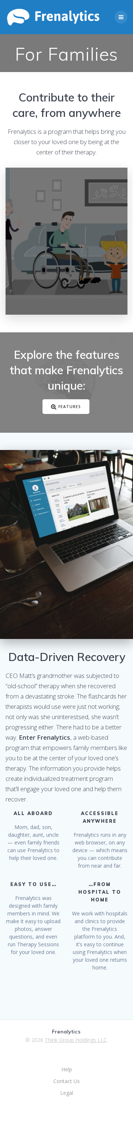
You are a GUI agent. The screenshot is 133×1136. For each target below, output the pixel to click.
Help (66, 1069)
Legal (66, 1092)
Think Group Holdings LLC (76, 1039)
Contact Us (66, 1081)
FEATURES (69, 406)
